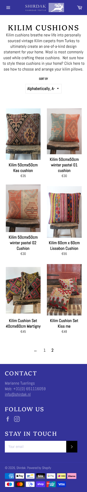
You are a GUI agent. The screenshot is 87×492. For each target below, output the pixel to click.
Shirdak (21, 468)
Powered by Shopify (39, 468)
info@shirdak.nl (18, 394)
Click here (72, 63)
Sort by (43, 79)
